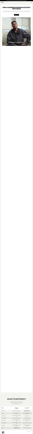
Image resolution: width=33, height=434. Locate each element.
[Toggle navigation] (31, 2)
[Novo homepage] (2, 2)
